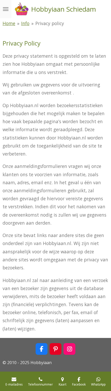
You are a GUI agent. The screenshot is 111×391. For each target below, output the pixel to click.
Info (25, 23)
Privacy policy (49, 23)
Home (9, 23)
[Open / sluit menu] (5, 9)
